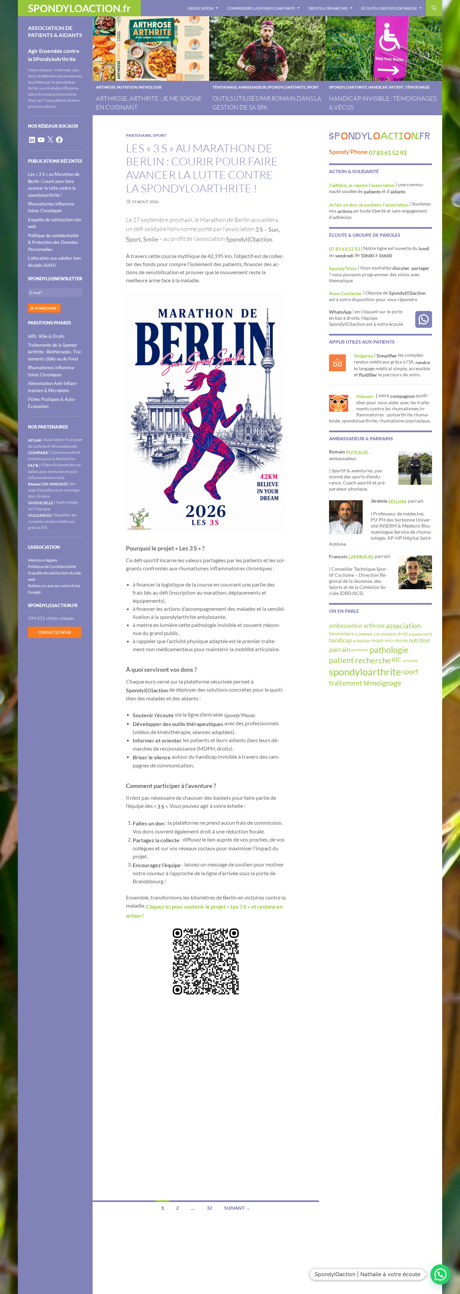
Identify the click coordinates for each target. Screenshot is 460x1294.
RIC (396, 660)
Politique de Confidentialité (52, 566)
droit (402, 633)
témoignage (224, 87)
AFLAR (34, 440)
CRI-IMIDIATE (385, 634)
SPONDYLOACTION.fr (79, 8)
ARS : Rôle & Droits (46, 336)
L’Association (200, 8)
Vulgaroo (363, 355)
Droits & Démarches (328, 8)
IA (354, 641)
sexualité (410, 660)
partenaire (138, 135)
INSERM (363, 641)
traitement (345, 682)
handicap (378, 87)
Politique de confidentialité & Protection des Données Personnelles (53, 242)
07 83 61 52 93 (387, 152)
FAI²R (427, 634)
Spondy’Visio (343, 268)
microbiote (396, 640)
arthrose (106, 87)
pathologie (150, 87)
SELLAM (397, 501)
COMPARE (364, 634)
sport (313, 87)
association (403, 625)
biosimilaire (341, 633)
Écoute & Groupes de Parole (389, 8)
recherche (373, 660)
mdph (377, 640)
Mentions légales (42, 560)
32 (209, 1208)
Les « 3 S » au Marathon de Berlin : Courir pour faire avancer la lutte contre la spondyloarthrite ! (202, 168)
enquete (415, 634)
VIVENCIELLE (41, 502)
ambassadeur (252, 87)
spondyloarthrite (286, 87)
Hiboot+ (365, 396)
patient (396, 87)
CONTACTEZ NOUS (54, 632)
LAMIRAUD (360, 557)
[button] (440, 1274)
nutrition (127, 87)
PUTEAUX (357, 452)
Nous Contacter (345, 293)
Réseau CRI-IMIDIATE (48, 483)
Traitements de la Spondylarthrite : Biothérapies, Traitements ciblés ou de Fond (55, 351)
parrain (339, 649)
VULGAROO (40, 515)
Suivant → (237, 1208)
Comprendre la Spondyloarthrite (261, 8)
